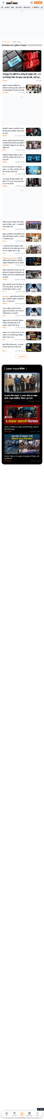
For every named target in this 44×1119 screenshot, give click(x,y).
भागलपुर (5, 81)
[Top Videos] (26, 369)
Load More (22, 357)
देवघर (5, 340)
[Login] (22, 1114)
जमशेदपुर (5, 186)
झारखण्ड (7, 7)
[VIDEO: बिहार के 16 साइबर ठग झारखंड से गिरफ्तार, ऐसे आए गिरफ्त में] (22, 444)
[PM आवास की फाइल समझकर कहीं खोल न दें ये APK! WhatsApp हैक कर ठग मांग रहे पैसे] (33, 182)
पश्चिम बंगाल (26, 7)
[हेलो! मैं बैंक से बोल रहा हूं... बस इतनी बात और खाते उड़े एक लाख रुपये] (33, 347)
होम (2, 7)
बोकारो (5, 327)
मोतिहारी (5, 303)
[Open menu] (3, 2)
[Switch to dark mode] (31, 2)
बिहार (12, 7)
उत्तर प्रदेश (19, 7)
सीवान (5, 229)
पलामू (5, 241)
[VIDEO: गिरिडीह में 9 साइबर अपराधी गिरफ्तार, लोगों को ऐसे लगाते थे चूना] (22, 415)
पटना (5, 174)
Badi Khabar (8, 432)
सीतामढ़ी (5, 136)
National (6, 265)
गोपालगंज (5, 279)
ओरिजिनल (36, 7)
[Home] (12, 2)
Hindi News (6, 42)
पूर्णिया (5, 150)
